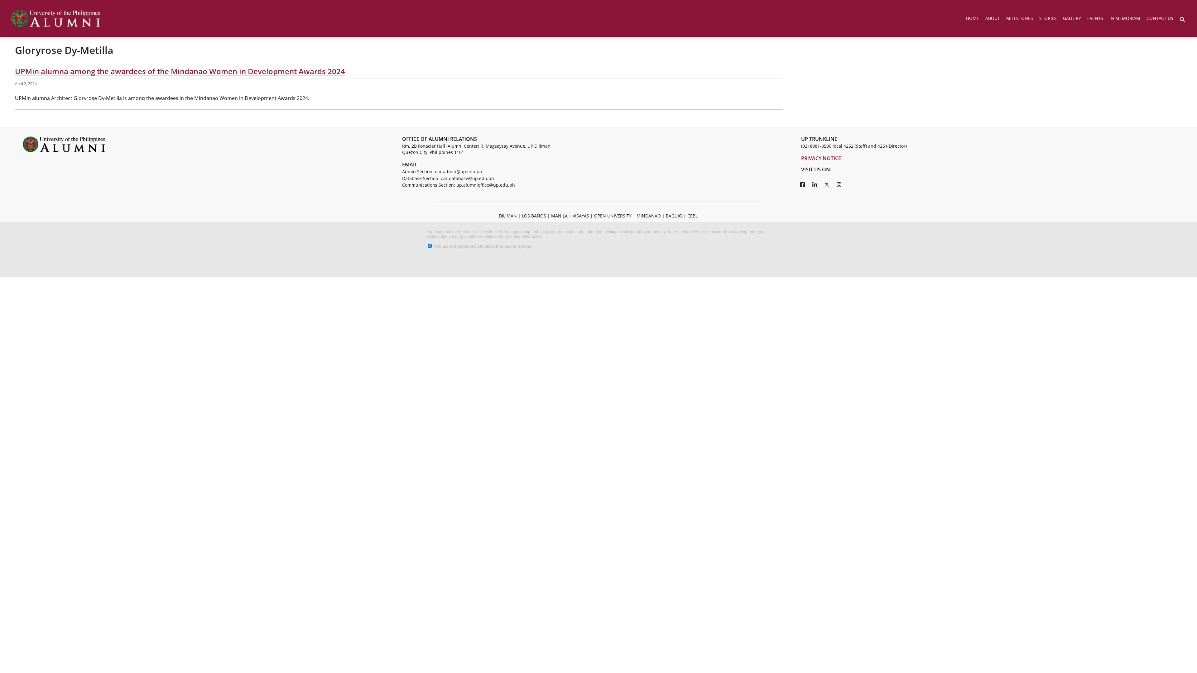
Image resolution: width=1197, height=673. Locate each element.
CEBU (693, 216)
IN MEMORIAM (1124, 18)
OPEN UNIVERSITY (613, 216)
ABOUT (992, 18)
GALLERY (1072, 18)
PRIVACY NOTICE (821, 158)
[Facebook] (802, 184)
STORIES (1048, 18)
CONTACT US (1160, 18)
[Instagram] (839, 184)
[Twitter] (827, 184)
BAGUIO (674, 216)
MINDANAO (649, 216)
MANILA (559, 216)
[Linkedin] (815, 184)
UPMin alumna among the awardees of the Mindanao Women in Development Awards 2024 (180, 71)
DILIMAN (508, 216)
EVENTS (1095, 18)
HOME (972, 18)
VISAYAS (581, 216)
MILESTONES (1019, 18)
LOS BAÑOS (534, 216)
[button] (1183, 19)
